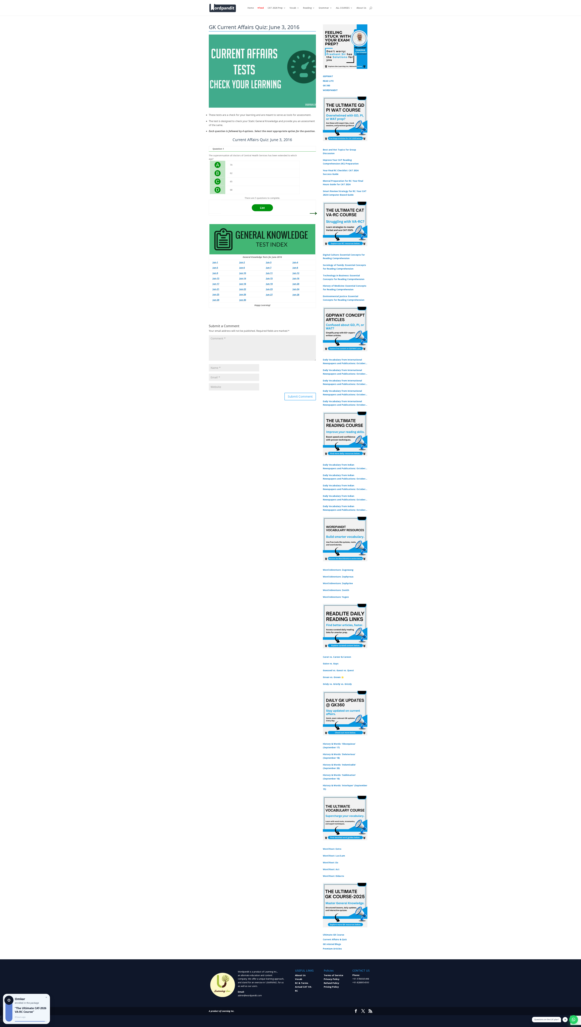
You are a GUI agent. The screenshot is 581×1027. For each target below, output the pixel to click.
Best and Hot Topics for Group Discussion (339, 151)
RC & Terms (301, 982)
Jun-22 (242, 289)
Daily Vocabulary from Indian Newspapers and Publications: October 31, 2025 (344, 466)
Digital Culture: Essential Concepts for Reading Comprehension (344, 256)
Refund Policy (331, 982)
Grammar (324, 8)
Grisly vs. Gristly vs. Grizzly (337, 684)
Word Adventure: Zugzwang (338, 569)
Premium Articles (332, 948)
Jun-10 (242, 273)
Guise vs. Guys (330, 663)
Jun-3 (268, 262)
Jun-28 (296, 294)
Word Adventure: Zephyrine (338, 583)
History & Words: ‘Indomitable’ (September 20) (339, 766)
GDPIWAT (328, 76)
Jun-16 (296, 278)
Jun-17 (216, 283)
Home (251, 8)
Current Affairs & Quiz (335, 939)
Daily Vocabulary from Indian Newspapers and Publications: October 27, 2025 (344, 497)
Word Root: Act (331, 869)
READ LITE (328, 80)
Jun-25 (216, 294)
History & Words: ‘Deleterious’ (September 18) (339, 756)
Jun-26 (242, 294)
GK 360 (326, 85)
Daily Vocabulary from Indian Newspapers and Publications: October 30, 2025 (344, 477)
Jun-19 (269, 283)
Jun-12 (296, 273)
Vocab (293, 8)
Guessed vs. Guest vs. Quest (338, 670)
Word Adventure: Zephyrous (338, 576)
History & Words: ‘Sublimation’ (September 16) (339, 777)
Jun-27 (269, 294)
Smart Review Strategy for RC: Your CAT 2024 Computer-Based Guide (344, 193)
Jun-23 (269, 289)
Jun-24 (296, 289)
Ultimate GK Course (333, 934)
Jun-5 (215, 267)
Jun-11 (269, 273)
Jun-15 (269, 278)
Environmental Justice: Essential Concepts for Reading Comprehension (343, 298)
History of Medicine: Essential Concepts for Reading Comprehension (344, 287)
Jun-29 (216, 299)
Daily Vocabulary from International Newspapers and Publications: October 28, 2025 (344, 382)
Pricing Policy (331, 986)
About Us (361, 8)
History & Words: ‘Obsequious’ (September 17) (339, 745)
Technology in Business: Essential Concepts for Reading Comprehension (343, 277)
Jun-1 (215, 262)
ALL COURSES (343, 8)
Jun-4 (295, 262)
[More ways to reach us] (565, 1019)
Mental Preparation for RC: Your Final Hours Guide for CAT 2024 (343, 182)
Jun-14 (242, 278)
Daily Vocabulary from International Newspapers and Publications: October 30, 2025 (344, 372)
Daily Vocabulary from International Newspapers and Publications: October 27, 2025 (344, 392)
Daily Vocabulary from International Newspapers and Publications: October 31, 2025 (344, 361)
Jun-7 (268, 267)
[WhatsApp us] (573, 1019)
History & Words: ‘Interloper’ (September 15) (345, 787)
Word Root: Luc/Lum (334, 855)
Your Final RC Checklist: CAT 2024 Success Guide (340, 172)
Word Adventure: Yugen (336, 596)
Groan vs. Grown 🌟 (333, 677)
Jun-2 (242, 262)
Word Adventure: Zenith (336, 590)
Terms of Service (333, 975)
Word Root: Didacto (333, 876)
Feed (261, 8)
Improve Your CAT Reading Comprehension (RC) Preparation (341, 162)
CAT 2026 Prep (275, 8)
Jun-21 (216, 289)
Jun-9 (215, 273)
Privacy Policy (331, 979)
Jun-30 (242, 299)
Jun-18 (242, 283)
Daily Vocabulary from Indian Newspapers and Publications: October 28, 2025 (344, 487)
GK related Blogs (332, 944)
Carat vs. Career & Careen (337, 656)
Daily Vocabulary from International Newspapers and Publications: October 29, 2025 (344, 403)
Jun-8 (295, 267)
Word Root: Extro (332, 848)
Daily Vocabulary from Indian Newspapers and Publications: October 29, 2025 (344, 508)
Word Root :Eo (330, 862)
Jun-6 (242, 267)
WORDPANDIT (330, 90)
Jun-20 (296, 283)
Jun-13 (216, 278)
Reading (307, 8)
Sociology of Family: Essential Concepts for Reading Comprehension (344, 267)
